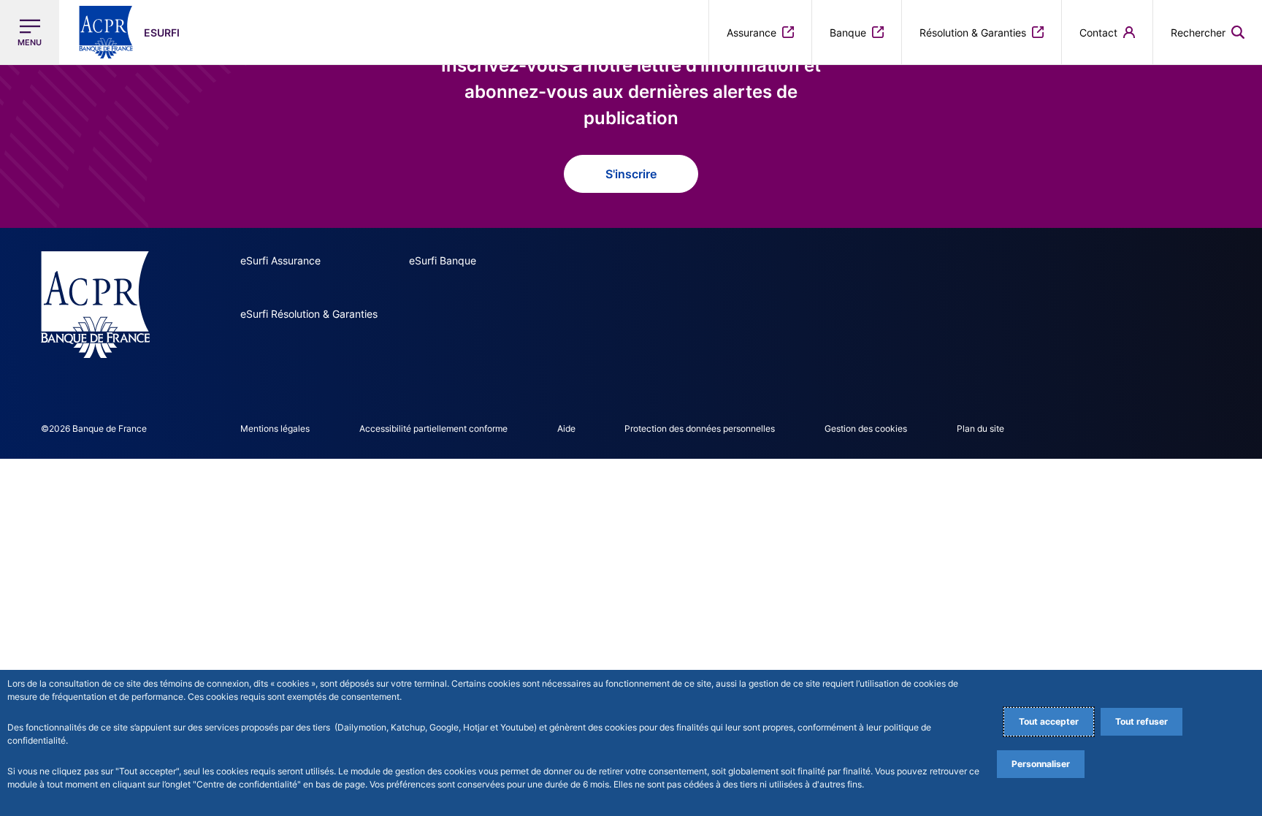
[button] (1207, 32)
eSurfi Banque (442, 260)
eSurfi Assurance (280, 260)
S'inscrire (631, 174)
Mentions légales (275, 428)
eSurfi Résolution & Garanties (309, 314)
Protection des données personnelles (699, 428)
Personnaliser (1040, 763)
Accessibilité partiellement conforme (433, 428)
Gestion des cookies (866, 428)
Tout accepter (1049, 721)
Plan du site (980, 428)
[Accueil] (95, 304)
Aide (566, 428)
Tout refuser (1141, 721)
